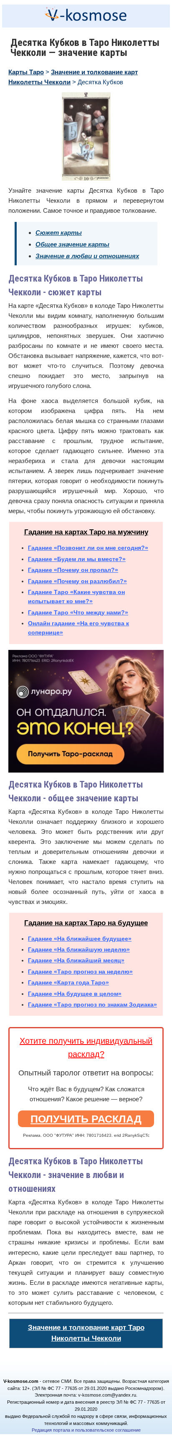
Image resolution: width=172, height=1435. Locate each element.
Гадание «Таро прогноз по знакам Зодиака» (92, 1004)
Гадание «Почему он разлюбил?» (77, 581)
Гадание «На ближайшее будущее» (80, 938)
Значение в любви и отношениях (87, 255)
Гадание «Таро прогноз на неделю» (80, 971)
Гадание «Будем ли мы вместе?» (77, 559)
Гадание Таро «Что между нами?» (78, 612)
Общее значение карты (72, 244)
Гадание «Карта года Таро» (68, 982)
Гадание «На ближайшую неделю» (79, 949)
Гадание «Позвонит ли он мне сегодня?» (88, 547)
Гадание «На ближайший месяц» (76, 960)
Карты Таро (26, 72)
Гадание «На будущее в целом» (74, 993)
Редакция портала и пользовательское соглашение (86, 1429)
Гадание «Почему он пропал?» (73, 569)
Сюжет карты (58, 232)
